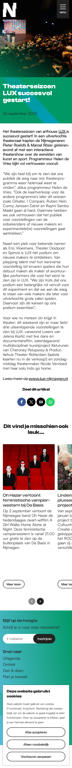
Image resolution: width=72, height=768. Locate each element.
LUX (62, 131)
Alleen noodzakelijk (36, 744)
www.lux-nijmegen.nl (48, 378)
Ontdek (9, 664)
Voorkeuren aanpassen (36, 756)
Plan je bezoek (15, 676)
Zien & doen (13, 670)
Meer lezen (14, 585)
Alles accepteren (36, 732)
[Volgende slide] (40, 601)
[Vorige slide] (31, 601)
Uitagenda (11, 658)
